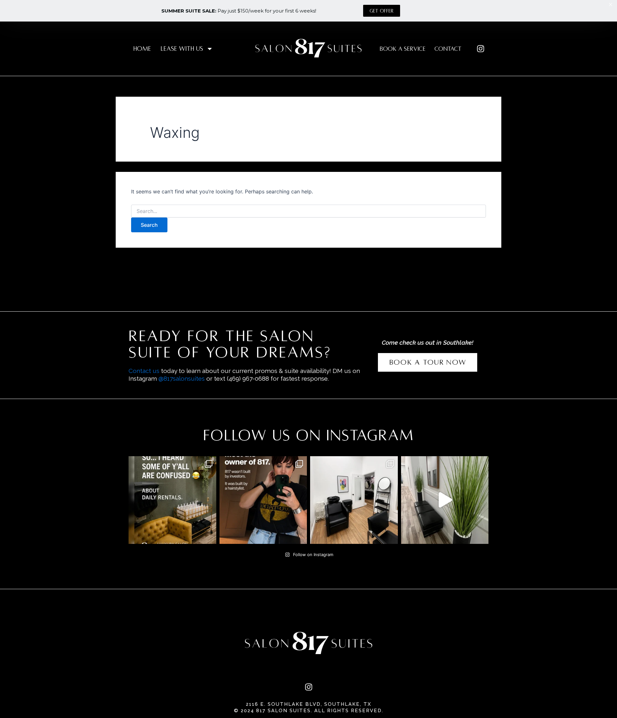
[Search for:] (308, 211)
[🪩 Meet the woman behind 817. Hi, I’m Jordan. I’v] (263, 500)
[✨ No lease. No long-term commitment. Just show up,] (445, 500)
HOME (142, 48)
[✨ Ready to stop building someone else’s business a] (354, 500)
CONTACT (447, 49)
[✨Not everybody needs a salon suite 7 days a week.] (172, 500)
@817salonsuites (181, 378)
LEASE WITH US (182, 48)
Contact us (144, 370)
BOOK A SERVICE (402, 49)
